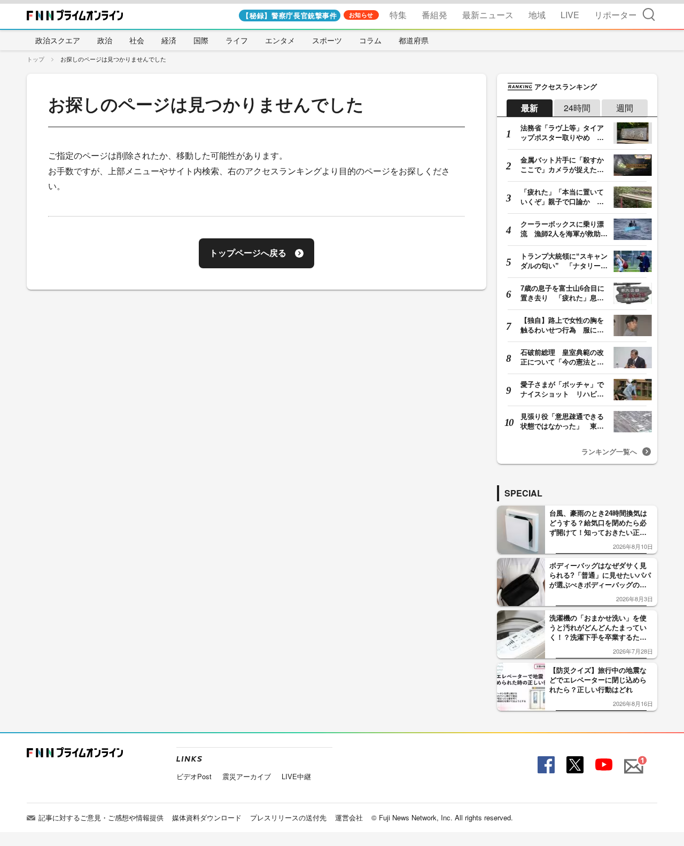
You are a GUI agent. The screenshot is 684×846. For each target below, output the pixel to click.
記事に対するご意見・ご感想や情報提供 (101, 817)
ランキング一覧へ (609, 451)
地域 (537, 15)
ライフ (237, 40)
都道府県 (414, 40)
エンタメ (280, 40)
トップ (35, 59)
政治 (104, 40)
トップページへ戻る (247, 253)
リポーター (615, 15)
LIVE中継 (296, 776)
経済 (168, 40)
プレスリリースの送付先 (288, 817)
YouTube (602, 765)
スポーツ (327, 40)
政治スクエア (57, 40)
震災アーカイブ (246, 776)
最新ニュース (488, 15)
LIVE (570, 15)
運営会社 (349, 817)
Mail (632, 760)
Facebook (545, 765)
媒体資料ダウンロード (207, 817)
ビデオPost (194, 776)
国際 (200, 40)
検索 (648, 14)
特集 (398, 15)
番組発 (434, 15)
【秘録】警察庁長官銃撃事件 (289, 15)
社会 (136, 40)
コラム (370, 40)
